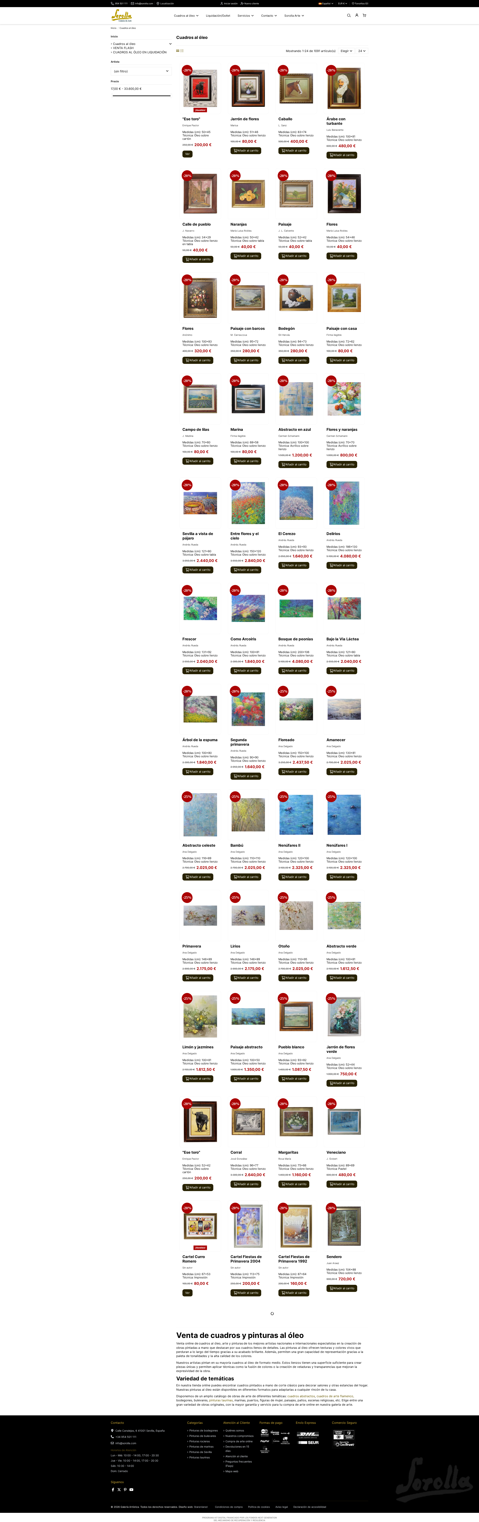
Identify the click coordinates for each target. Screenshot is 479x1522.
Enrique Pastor (190, 125)
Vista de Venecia (293, 1362)
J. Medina (187, 436)
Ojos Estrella (193, 1362)
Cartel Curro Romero (193, 1258)
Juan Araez (333, 1263)
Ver (187, 154)
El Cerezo (286, 533)
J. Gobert (332, 1158)
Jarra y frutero (244, 1467)
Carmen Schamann (288, 436)
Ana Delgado (285, 746)
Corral (236, 1152)
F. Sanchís (284, 1368)
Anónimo (187, 335)
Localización (167, 3)
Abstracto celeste (198, 845)
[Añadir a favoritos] (217, 69)
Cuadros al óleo (124, 44)
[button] (170, 44)
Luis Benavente (335, 130)
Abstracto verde (341, 946)
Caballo (285, 119)
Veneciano (336, 1152)
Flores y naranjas (342, 429)
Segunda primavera (240, 742)
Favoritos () (361, 3)
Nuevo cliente (251, 3)
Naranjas (239, 224)
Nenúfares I (337, 845)
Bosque (333, 1362)
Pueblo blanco (291, 1047)
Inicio (114, 36)
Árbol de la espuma (200, 740)
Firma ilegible (334, 335)
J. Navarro (188, 230)
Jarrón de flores (245, 119)
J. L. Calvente (286, 230)
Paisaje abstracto (247, 1047)
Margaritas (288, 1152)
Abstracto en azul (294, 429)
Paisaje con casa (342, 328)
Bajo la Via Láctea (343, 639)
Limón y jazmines (197, 1047)
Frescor (189, 639)
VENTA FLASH (123, 48)
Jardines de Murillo (199, 1467)
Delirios (333, 533)
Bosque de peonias (295, 639)
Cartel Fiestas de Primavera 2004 (246, 1258)
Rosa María (284, 1158)
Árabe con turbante (336, 121)
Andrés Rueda (190, 544)
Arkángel (187, 1368)
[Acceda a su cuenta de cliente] (356, 15)
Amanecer (336, 740)
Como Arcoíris (243, 639)
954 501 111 (121, 3)
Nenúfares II (289, 845)
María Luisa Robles (241, 230)
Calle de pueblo (196, 224)
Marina (237, 429)
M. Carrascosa (239, 335)
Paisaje (285, 224)
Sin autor (187, 1267)
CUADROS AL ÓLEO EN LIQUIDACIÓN (140, 52)
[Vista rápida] (217, 76)
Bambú (237, 845)
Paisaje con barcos (248, 328)
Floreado (286, 740)
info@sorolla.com (144, 3)
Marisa (234, 125)
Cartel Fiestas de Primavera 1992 (294, 1258)
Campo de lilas (195, 429)
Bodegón (286, 328)
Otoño (284, 946)
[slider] (112, 95)
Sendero (334, 1256)
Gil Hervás (284, 335)
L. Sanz (282, 125)
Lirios (235, 946)
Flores (332, 224)
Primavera (191, 946)
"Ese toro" (191, 119)
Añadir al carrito (247, 150)
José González (239, 1158)
